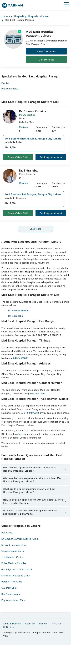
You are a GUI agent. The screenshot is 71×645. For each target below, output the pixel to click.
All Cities (57, 623)
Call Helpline (46, 59)
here (20, 434)
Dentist (5, 83)
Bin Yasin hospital (11, 594)
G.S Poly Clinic (9, 588)
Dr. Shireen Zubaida (18, 310)
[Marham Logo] (12, 6)
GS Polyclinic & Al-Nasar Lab (17, 569)
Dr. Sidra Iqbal (15, 316)
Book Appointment (50, 157)
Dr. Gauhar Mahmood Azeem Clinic (19, 539)
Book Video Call (18, 157)
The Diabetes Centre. (12, 557)
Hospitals (19, 16)
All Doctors (8, 627)
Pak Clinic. (7, 532)
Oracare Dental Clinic (12, 551)
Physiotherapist (9, 88)
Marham (6, 16)
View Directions (46, 51)
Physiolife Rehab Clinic (13, 600)
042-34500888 (20, 358)
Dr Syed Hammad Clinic (14, 545)
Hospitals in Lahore (38, 16)
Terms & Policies (12, 623)
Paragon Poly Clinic (11, 581)
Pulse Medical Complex (13, 563)
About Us (30, 623)
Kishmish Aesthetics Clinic (15, 575)
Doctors (43, 623)
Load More (35, 229)
